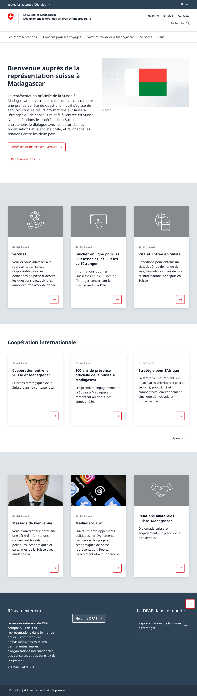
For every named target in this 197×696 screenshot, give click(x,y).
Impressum (58, 690)
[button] (22, 37)
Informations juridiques (20, 690)
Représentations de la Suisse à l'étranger (160, 625)
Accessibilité (42, 690)
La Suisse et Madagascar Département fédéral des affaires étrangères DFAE (57, 16)
